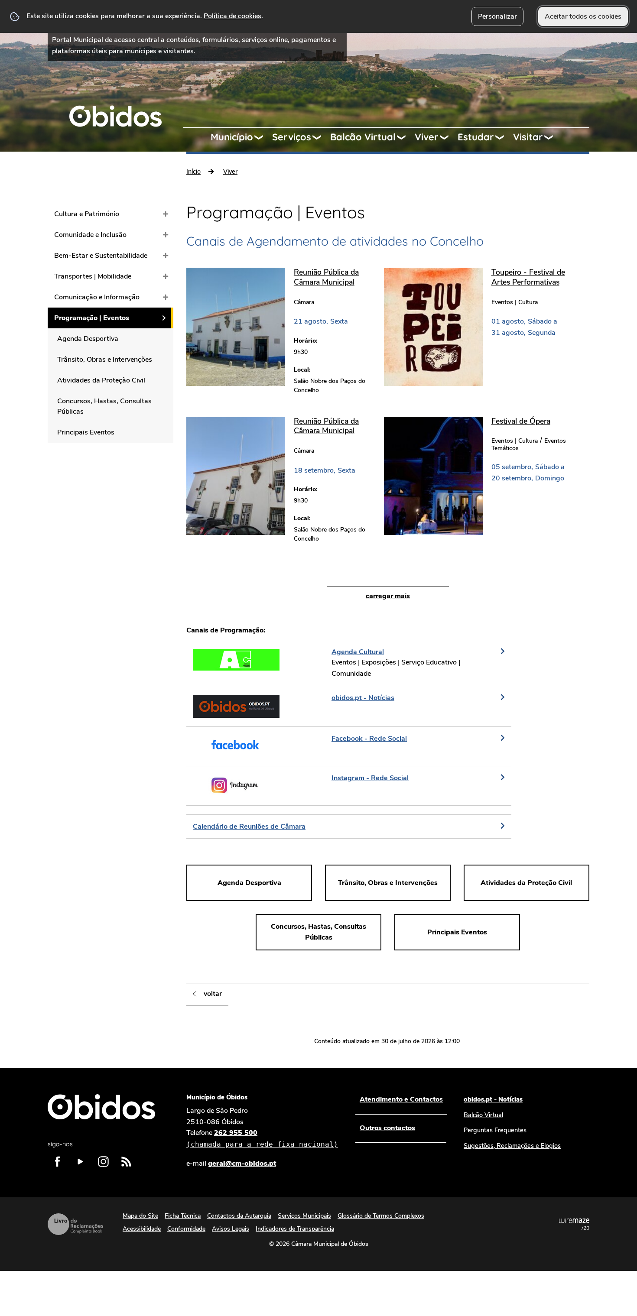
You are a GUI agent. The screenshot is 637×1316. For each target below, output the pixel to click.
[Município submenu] (262, 137)
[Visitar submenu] (552, 137)
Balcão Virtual (363, 137)
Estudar (476, 137)
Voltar (213, 993)
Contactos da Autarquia (239, 1216)
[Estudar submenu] (503, 137)
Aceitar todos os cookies (583, 16)
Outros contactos (387, 1128)
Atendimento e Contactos (401, 1099)
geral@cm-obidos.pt (242, 1163)
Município (232, 137)
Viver (427, 137)
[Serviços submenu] (320, 137)
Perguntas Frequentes (495, 1130)
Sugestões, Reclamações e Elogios (512, 1145)
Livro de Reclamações (75, 1224)
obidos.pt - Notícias (493, 1099)
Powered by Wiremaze (574, 1224)
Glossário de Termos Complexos (381, 1216)
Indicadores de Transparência (295, 1229)
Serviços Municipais (304, 1216)
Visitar (528, 137)
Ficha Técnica (183, 1216)
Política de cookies (232, 16)
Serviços (291, 137)
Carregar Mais (388, 596)
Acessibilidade (142, 1229)
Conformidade (186, 1229)
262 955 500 (262, 1138)
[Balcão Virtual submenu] (405, 137)
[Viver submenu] (448, 137)
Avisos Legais (230, 1229)
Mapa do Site (140, 1216)
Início (193, 171)
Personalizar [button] (497, 16)
